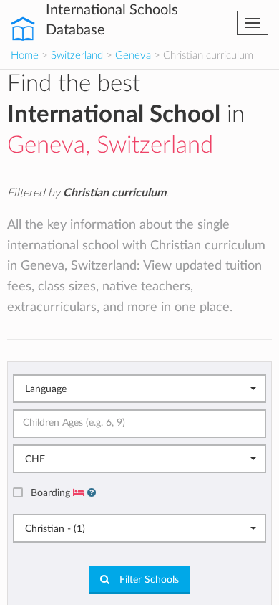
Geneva (133, 55)
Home (25, 55)
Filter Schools (148, 580)
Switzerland (77, 55)
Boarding (52, 492)
